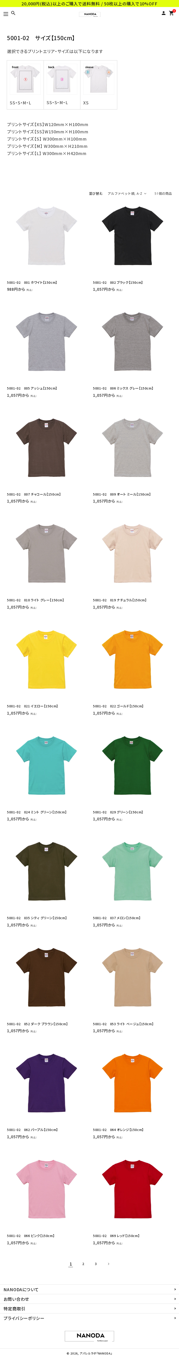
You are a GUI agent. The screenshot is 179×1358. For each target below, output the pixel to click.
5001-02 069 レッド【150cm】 (116, 1236)
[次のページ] (108, 1264)
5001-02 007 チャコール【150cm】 (34, 494)
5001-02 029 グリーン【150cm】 (118, 812)
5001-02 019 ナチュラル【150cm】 (120, 600)
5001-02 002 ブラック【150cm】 (118, 282)
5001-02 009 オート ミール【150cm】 (122, 494)
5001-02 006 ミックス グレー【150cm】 (123, 388)
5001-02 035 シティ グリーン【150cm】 (37, 918)
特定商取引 (14, 1308)
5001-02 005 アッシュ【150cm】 (32, 388)
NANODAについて (21, 1289)
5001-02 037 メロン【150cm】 (117, 918)
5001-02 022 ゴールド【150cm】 (118, 706)
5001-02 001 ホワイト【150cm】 (32, 282)
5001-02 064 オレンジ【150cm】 (118, 1130)
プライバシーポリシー (24, 1318)
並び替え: (96, 193)
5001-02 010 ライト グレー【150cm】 (35, 600)
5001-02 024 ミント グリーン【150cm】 (37, 812)
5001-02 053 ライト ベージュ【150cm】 (123, 1024)
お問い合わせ (16, 1299)
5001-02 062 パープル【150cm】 (32, 1130)
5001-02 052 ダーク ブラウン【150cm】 (37, 1024)
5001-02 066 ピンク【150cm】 (31, 1236)
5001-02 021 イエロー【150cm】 (32, 706)
